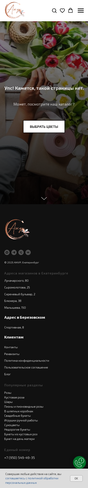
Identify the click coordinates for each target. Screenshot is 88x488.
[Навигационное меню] (81, 11)
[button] (54, 10)
